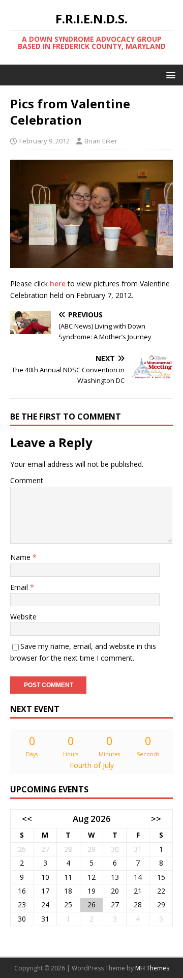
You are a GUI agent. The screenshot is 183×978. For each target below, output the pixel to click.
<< (27, 818)
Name (21, 557)
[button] (169, 74)
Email (20, 587)
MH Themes (152, 968)
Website (23, 616)
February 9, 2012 (44, 140)
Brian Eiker (100, 140)
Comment (26, 480)
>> (156, 818)
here (58, 283)
